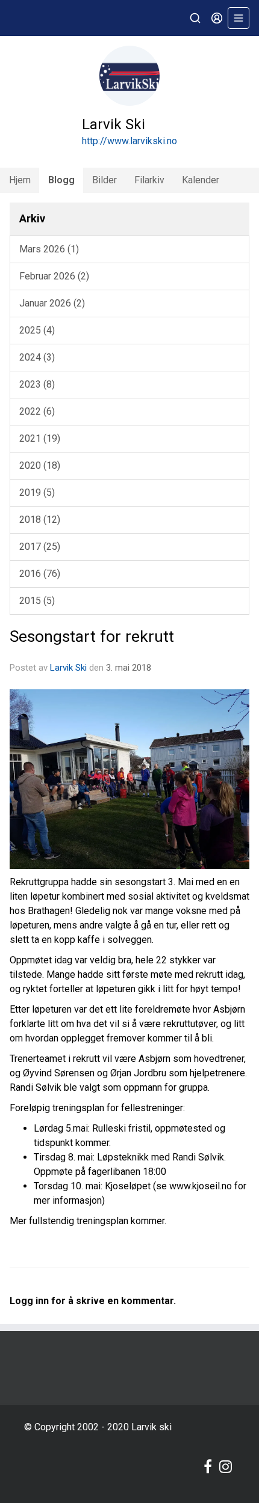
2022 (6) (37, 411)
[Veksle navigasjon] (238, 18)
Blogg (61, 180)
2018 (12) (39, 519)
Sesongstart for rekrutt (92, 636)
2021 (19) (39, 438)
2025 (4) (37, 330)
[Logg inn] (217, 18)
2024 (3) (37, 357)
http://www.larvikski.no (129, 141)
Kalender (200, 180)
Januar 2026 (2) (52, 303)
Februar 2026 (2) (54, 276)
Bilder (104, 180)
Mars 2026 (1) (49, 249)
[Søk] (195, 18)
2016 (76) (39, 573)
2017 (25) (39, 546)
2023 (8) (37, 384)
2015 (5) (37, 600)
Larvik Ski (68, 667)
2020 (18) (39, 465)
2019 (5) (37, 492)
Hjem (20, 180)
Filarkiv (149, 180)
